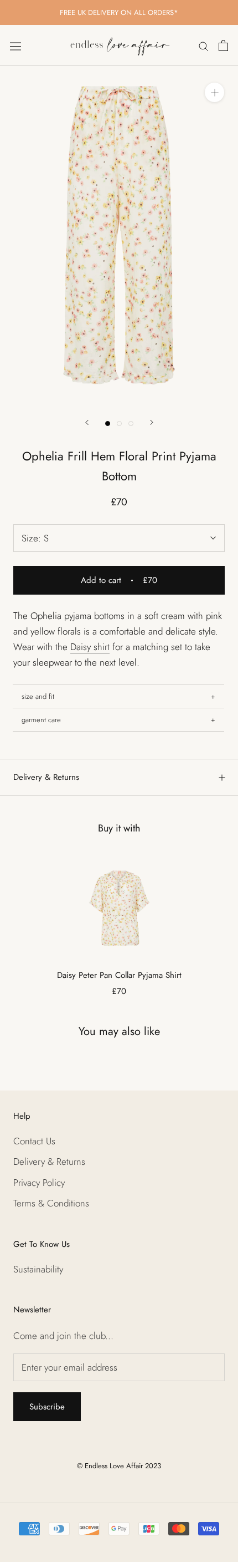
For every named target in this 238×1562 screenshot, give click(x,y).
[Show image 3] (130, 423)
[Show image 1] (107, 423)
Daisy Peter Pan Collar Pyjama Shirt (119, 975)
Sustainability (38, 1269)
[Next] (151, 422)
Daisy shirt (90, 646)
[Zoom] (214, 92)
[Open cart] (223, 45)
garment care (41, 719)
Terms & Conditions (51, 1203)
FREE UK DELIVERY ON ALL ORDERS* (119, 12)
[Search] (204, 45)
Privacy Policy (39, 1182)
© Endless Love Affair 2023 (119, 1465)
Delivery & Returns (46, 777)
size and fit (38, 696)
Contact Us (34, 1141)
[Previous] (87, 422)
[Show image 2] (119, 423)
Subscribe (47, 1407)
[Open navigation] (15, 45)
